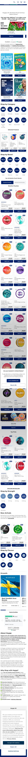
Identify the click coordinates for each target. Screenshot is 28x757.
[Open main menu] (25, 8)
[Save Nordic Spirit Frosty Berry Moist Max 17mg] (3, 389)
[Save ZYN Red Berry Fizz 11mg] (3, 338)
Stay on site (13, 385)
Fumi (18, 676)
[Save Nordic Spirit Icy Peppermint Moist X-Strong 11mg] (3, 290)
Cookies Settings (13, 751)
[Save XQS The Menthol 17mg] (20, 135)
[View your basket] (21, 8)
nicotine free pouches (18, 45)
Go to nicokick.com (13, 380)
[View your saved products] (18, 8)
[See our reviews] (13, 4)
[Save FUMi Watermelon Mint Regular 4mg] (16, 191)
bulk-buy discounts (16, 699)
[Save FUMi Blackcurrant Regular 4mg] (3, 191)
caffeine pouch (15, 640)
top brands (11, 518)
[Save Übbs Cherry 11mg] (16, 462)
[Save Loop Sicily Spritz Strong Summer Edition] (11, 135)
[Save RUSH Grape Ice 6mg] (16, 290)
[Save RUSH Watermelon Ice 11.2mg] (3, 216)
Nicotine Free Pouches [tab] (20, 182)
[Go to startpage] (6, 8)
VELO (16, 675)
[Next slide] (25, 533)
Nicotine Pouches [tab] (7, 182)
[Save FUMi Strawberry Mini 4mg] (3, 364)
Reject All (13, 747)
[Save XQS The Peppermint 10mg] (16, 242)
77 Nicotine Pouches (8, 676)
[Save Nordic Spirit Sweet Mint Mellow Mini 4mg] (14, 525)
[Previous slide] (2, 533)
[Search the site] (15, 8)
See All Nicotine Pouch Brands (13, 178)
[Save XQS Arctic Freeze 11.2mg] (16, 437)
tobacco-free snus (19, 637)
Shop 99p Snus (13, 1)
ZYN (2, 676)
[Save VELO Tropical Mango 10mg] (3, 242)
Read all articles (13, 612)
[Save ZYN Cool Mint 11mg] (3, 314)
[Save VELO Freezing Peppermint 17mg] (16, 364)
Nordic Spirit (22, 675)
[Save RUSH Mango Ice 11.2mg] (16, 389)
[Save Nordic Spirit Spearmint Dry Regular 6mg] (16, 216)
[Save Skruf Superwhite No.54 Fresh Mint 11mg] (3, 135)
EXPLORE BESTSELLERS (13, 488)
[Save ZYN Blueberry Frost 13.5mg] (16, 266)
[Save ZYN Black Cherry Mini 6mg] (16, 314)
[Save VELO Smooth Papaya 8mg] (3, 266)
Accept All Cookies (13, 742)
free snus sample (17, 685)
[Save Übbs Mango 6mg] (16, 338)
